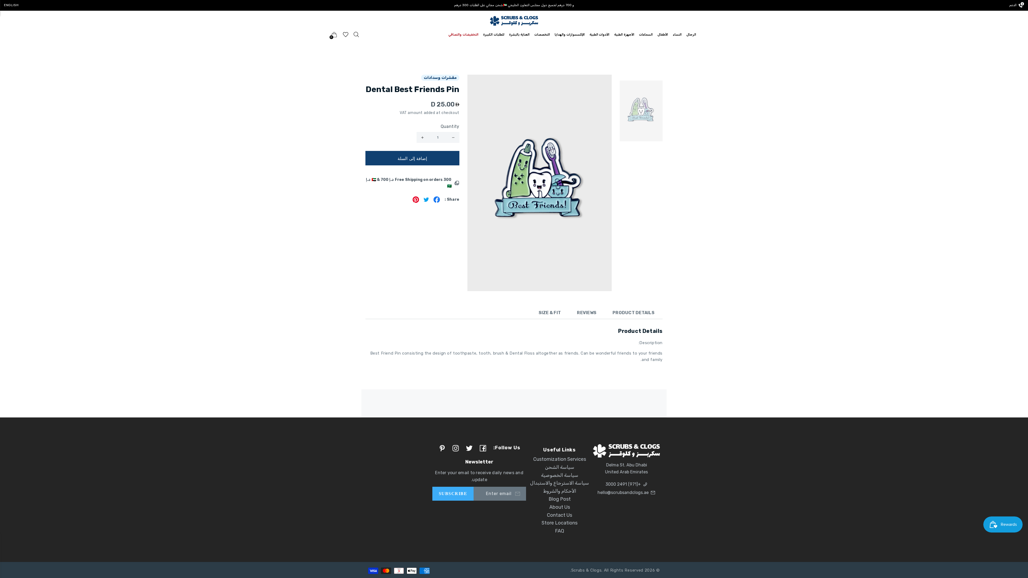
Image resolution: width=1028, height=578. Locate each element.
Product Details (634, 312)
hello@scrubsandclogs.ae (623, 492)
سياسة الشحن (559, 467)
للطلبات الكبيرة (493, 34)
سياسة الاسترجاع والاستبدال (559, 483)
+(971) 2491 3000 (623, 484)
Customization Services (559, 459)
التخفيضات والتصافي (463, 34)
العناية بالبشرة (519, 34)
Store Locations (559, 523)
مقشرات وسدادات (440, 77)
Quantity (450, 126)
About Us (559, 507)
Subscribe (453, 493)
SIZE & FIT (550, 312)
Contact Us (559, 515)
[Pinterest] (416, 201)
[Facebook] (436, 201)
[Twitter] (426, 201)
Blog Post (560, 499)
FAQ (559, 531)
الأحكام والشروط (559, 491)
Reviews (586, 312)
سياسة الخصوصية (559, 475)
